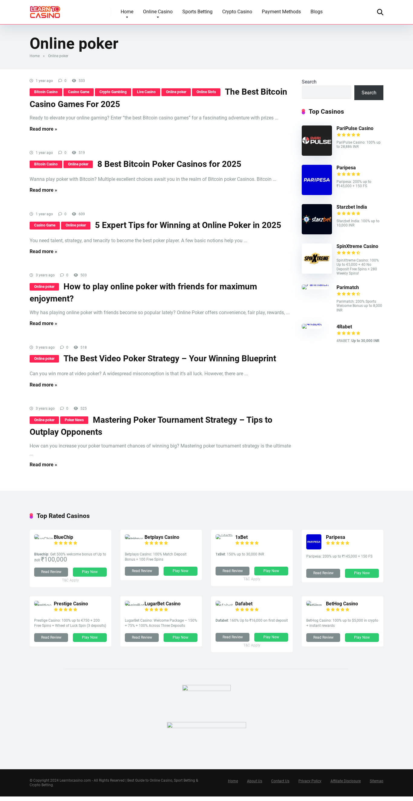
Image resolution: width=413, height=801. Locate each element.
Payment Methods (281, 12)
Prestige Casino (71, 604)
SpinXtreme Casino (357, 246)
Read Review (51, 572)
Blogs (317, 12)
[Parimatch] (315, 284)
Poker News (74, 420)
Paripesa (346, 168)
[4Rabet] (312, 324)
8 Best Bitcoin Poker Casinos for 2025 (169, 164)
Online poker (176, 92)
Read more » (43, 129)
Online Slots (206, 92)
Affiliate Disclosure (345, 781)
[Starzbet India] (317, 233)
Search (309, 82)
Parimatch (348, 287)
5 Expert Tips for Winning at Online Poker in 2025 (188, 225)
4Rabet (344, 327)
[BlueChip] (44, 539)
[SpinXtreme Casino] (317, 272)
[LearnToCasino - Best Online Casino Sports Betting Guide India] (45, 10)
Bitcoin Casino (46, 92)
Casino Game (78, 92)
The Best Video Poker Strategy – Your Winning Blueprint (169, 358)
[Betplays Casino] (135, 539)
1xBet (241, 537)
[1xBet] (224, 534)
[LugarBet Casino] (135, 605)
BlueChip (63, 537)
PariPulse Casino (355, 128)
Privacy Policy (309, 781)
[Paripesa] (317, 193)
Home (127, 12)
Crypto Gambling (113, 92)
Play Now (90, 572)
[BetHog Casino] (316, 605)
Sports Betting (197, 12)
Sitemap (376, 781)
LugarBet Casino (162, 604)
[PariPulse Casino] (317, 154)
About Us (254, 781)
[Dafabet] (225, 605)
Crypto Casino (237, 12)
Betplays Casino (162, 537)
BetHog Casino (342, 604)
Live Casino (146, 92)
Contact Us (280, 781)
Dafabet (243, 604)
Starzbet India (352, 207)
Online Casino (158, 12)
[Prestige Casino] (44, 605)
